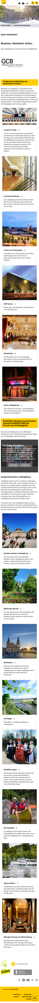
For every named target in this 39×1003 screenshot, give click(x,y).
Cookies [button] (16, 997)
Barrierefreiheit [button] (26, 997)
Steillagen (8, 719)
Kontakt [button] (28, 999)
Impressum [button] (16, 994)
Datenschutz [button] (27, 994)
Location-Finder (10, 130)
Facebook (19, 980)
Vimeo (32, 980)
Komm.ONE (14, 989)
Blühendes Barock (11, 609)
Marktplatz (8, 662)
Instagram (36, 980)
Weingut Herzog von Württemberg (18, 937)
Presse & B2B (5, 25)
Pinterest (23, 980)
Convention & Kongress (21, 25)
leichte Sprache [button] (19, 3)
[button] (3, 3)
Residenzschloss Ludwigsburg (16, 553)
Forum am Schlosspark (13, 250)
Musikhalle (8, 353)
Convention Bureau (12, 196)
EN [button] (27, 3)
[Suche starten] (32, 2)
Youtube (27, 980)
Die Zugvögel (9, 828)
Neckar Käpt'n (10, 883)
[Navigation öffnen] (36, 2)
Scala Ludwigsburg (11, 405)
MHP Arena (8, 304)
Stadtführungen (10, 770)
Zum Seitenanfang (34, 999)
